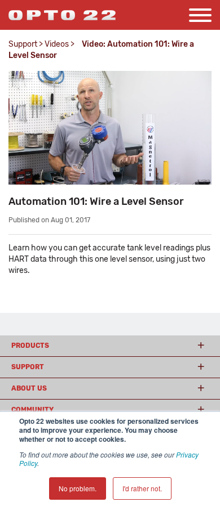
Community (32, 410)
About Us (29, 388)
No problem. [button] (77, 488)
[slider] (109, 176)
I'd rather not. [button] (142, 488)
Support (22, 44)
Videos (57, 44)
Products (30, 345)
